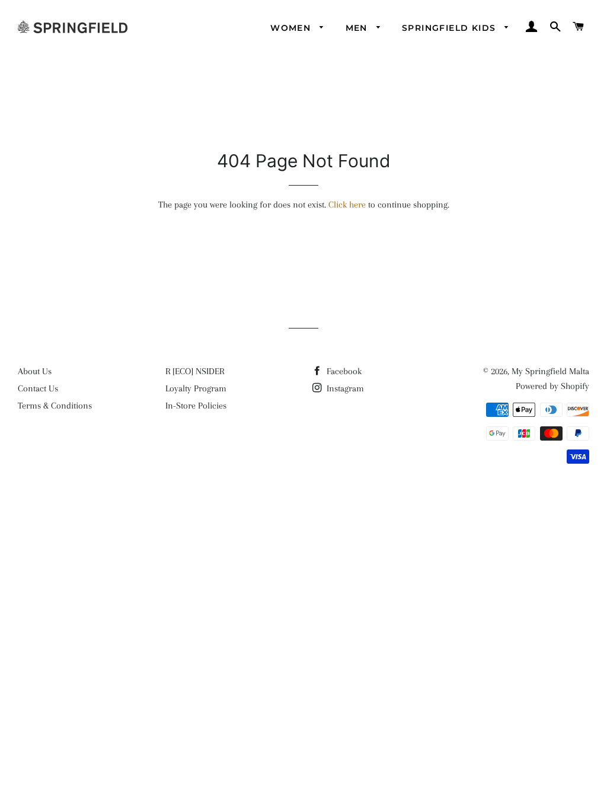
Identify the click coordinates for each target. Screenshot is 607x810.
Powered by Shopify (552, 386)
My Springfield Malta (550, 371)
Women (292, 28)
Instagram (344, 388)
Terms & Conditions (55, 405)
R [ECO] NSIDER (194, 371)
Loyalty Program (195, 388)
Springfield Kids (450, 28)
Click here (347, 204)
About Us (35, 371)
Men (358, 28)
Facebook (343, 371)
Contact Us (38, 388)
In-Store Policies (195, 405)
